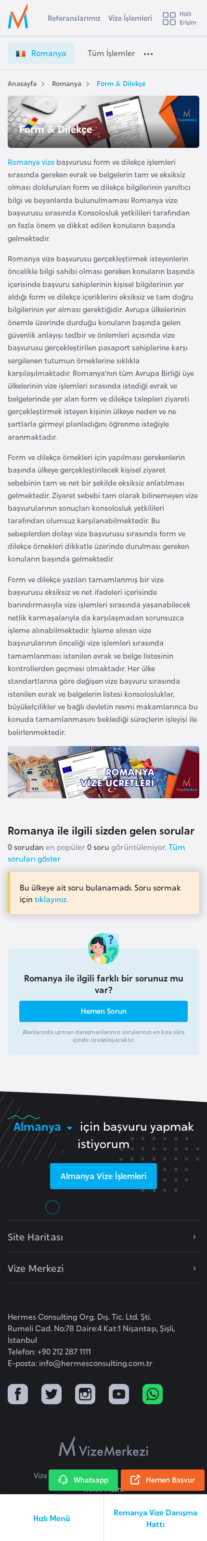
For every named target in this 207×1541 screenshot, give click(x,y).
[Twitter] (51, 1395)
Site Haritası (35, 1236)
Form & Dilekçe (121, 83)
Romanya (66, 83)
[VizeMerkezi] (103, 1446)
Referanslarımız (74, 17)
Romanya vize (31, 161)
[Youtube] (119, 1395)
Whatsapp (91, 1479)
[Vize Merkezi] (20, 16)
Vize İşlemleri (130, 17)
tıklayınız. (52, 899)
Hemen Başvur (170, 1479)
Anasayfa (22, 83)
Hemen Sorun (104, 1010)
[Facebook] (18, 1395)
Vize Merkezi (36, 1267)
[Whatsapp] (152, 1395)
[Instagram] (85, 1395)
